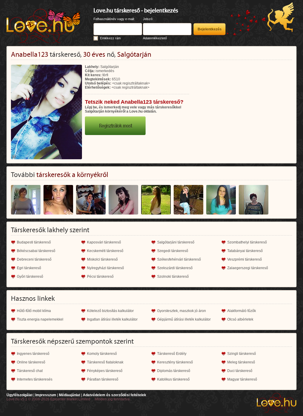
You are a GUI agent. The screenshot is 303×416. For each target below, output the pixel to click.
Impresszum (45, 395)
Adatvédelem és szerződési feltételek (114, 395)
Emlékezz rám (110, 38)
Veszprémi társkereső (244, 259)
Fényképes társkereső (105, 371)
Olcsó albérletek (240, 319)
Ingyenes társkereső (33, 354)
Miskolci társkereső (102, 259)
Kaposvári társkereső (104, 242)
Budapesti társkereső (34, 242)
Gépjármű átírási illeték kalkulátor (184, 319)
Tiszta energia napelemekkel (40, 319)
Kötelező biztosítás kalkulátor (110, 311)
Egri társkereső (29, 268)
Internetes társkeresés (34, 379)
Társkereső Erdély (171, 354)
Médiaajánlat (69, 395)
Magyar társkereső (242, 379)
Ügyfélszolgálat (20, 395)
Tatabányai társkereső (245, 251)
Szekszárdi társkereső (175, 268)
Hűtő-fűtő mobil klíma (34, 311)
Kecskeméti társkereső (105, 251)
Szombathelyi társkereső (247, 242)
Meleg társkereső (241, 362)
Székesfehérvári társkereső (179, 259)
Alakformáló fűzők (241, 311)
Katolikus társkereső (173, 379)
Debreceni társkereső (34, 259)
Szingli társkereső (241, 354)
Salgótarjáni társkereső (175, 242)
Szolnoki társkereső (173, 276)
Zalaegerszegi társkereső (247, 268)
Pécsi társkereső (100, 276)
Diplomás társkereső (173, 371)
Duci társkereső (239, 371)
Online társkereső (31, 362)
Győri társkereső (30, 276)
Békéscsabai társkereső (36, 251)
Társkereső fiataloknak (105, 362)
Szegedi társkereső (172, 251)
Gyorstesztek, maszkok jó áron (181, 311)
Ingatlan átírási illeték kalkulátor (112, 319)
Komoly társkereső (102, 354)
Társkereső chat (30, 371)
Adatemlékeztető (155, 38)
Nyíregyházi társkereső (105, 268)
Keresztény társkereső (175, 362)
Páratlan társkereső (102, 379)
